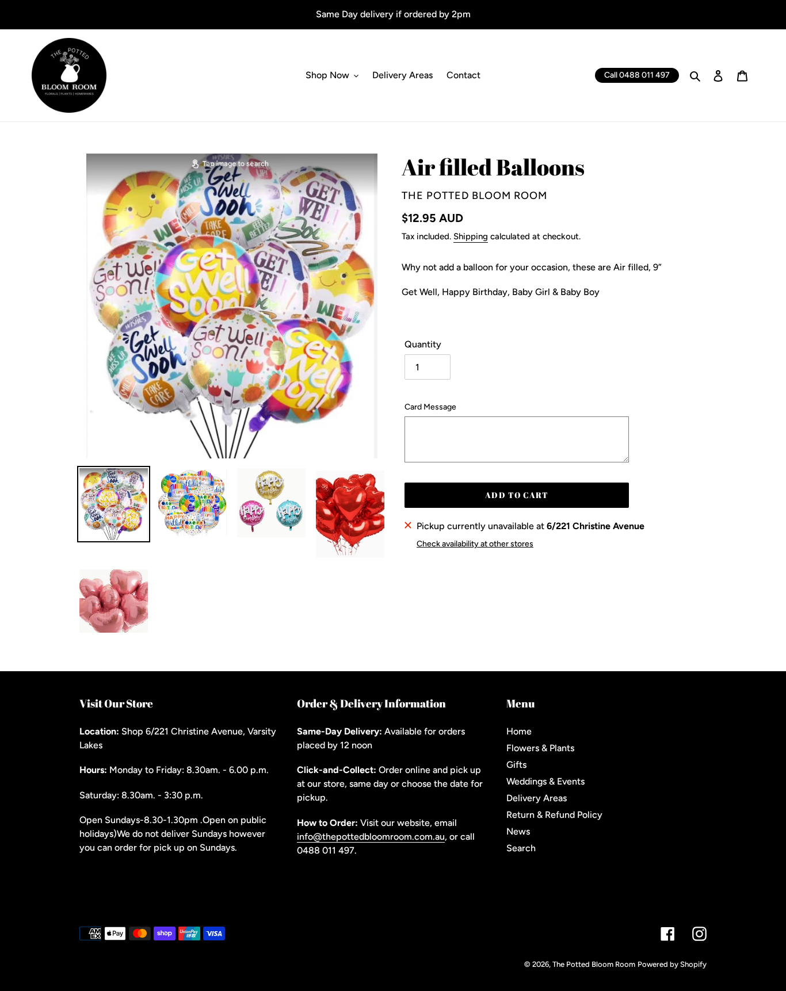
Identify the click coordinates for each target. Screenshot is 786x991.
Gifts (516, 764)
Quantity (423, 344)
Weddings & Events (545, 781)
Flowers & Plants (540, 748)
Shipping (470, 236)
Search (521, 848)
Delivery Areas (536, 798)
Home (519, 731)
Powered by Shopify (672, 964)
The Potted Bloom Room (593, 964)
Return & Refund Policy (554, 814)
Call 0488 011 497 (637, 75)
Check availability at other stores (475, 544)
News (518, 831)
